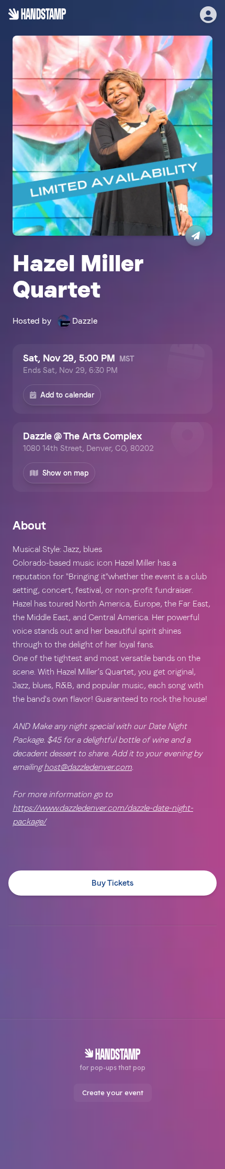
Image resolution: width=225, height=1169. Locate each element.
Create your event (112, 1092)
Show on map (65, 473)
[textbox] (112, 686)
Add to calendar (67, 395)
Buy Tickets (112, 883)
